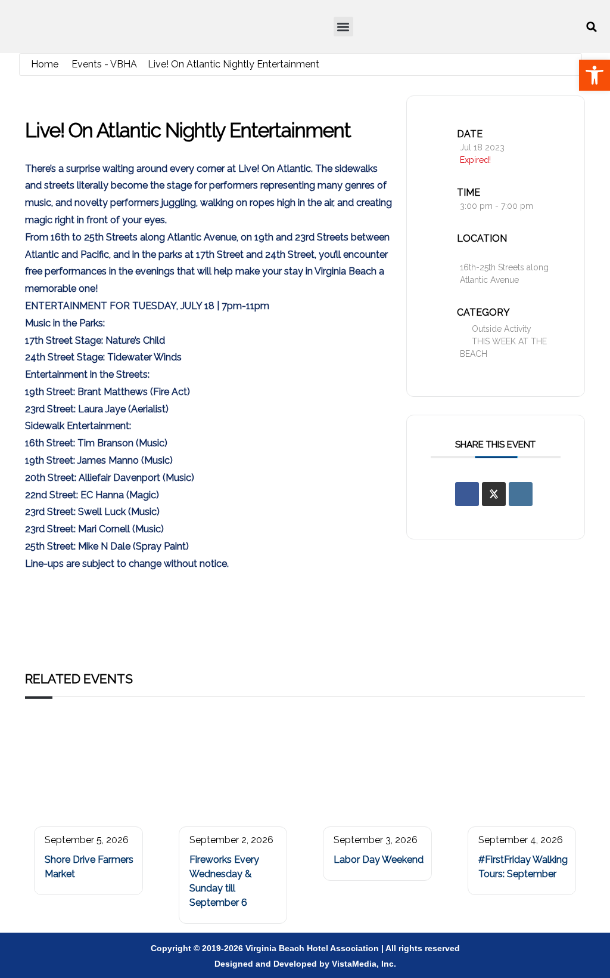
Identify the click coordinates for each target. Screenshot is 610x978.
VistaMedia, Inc (363, 963)
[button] (343, 26)
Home (44, 64)
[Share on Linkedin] (521, 494)
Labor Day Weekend (379, 859)
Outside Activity (501, 329)
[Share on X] (494, 494)
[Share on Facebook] (467, 494)
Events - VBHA (104, 64)
